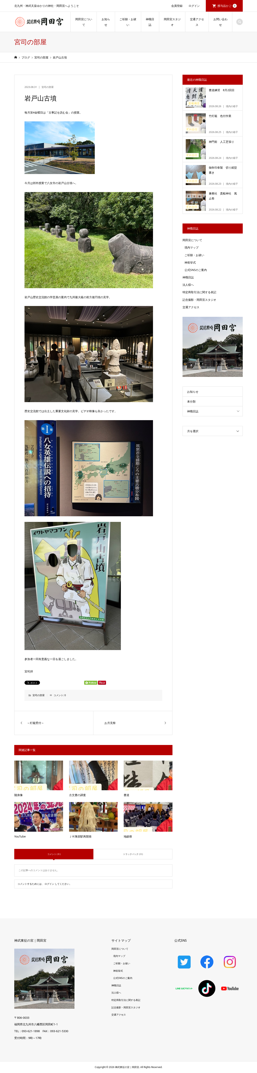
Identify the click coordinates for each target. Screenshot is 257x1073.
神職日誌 (150, 22)
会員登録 (177, 6)
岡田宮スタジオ (172, 22)
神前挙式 (190, 262)
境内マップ (192, 247)
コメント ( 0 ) (53, 854)
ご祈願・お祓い (127, 22)
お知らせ (106, 22)
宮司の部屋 (48, 87)
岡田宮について (83, 22)
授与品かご (226, 6)
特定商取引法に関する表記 (199, 292)
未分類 (191, 401)
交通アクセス (197, 22)
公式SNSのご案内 (196, 270)
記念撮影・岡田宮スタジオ (199, 300)
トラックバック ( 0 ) (133, 854)
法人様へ (188, 285)
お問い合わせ (220, 22)
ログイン (194, 6)
